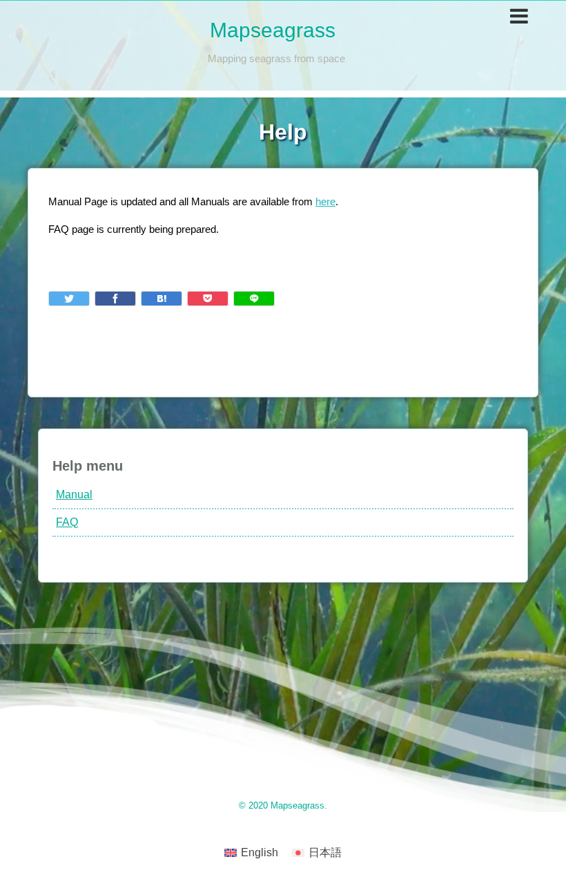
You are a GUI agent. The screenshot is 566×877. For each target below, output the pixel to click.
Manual (74, 494)
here (325, 201)
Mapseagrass (272, 30)
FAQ (67, 522)
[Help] (161, 298)
